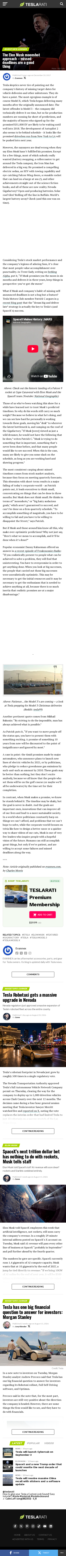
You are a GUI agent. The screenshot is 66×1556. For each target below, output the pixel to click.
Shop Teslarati (18, 881)
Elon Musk (39, 935)
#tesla (15, 1496)
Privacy (52, 1539)
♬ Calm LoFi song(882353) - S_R (20, 1498)
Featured (52, 935)
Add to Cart (45, 914)
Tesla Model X (12, 940)
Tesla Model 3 (39, 938)
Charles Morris (14, 870)
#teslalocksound (40, 1496)
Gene (17, 1017)
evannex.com (52, 866)
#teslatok (25, 1496)
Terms (40, 1539)
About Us (29, 1535)
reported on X (31, 1111)
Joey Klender (21, 1326)
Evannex (18, 78)
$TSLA (26, 935)
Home (17, 1535)
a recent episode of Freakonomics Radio (38, 551)
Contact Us (45, 1535)
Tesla (25, 938)
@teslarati (8, 1491)
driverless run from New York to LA (35, 136)
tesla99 (37, 709)
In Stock (55, 881)
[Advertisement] (33, 233)
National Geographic (46, 396)
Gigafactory (11, 938)
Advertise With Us (22, 1539)
